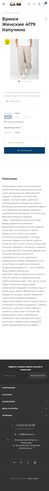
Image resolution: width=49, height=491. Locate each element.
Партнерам (8, 388)
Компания (8, 401)
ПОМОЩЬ (7, 415)
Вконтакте (14, 462)
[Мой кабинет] (39, 4)
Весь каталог (10, 408)
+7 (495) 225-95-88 (25, 425)
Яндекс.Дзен (35, 462)
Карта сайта (32, 478)
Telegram (21, 462)
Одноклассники (28, 462)
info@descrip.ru (26, 434)
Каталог (7, 395)
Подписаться (37, 376)
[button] (19, 81)
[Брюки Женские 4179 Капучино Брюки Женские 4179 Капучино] (24, 59)
